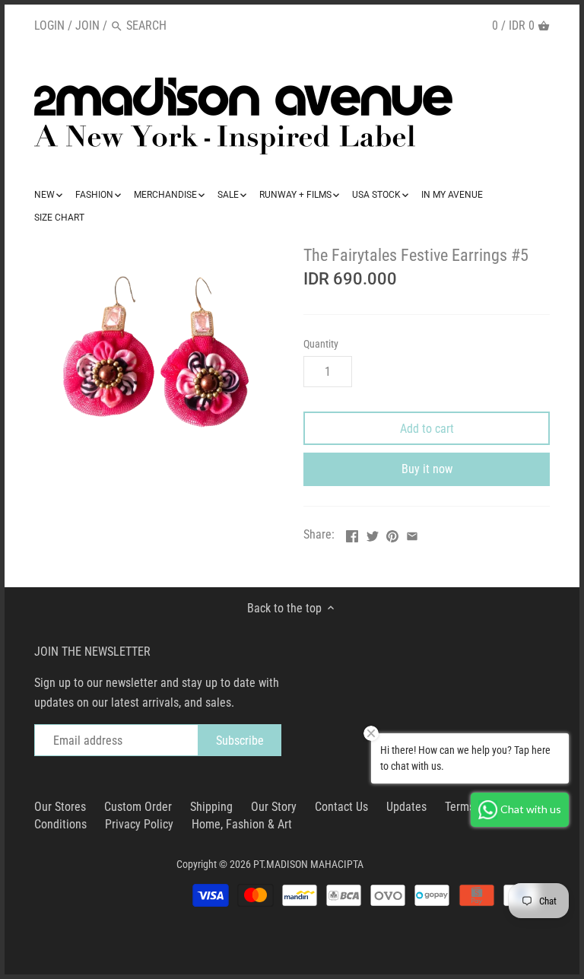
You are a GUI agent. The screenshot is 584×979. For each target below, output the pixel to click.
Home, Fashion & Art (242, 824)
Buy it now (427, 469)
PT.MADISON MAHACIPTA (308, 864)
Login (49, 25)
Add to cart (427, 428)
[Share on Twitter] (373, 533)
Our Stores (60, 806)
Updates (406, 806)
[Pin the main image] (392, 533)
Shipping (211, 806)
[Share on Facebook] (352, 533)
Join (87, 25)
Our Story (274, 806)
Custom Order (138, 806)
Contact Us (341, 806)
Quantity (320, 344)
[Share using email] (412, 533)
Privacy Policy (139, 824)
